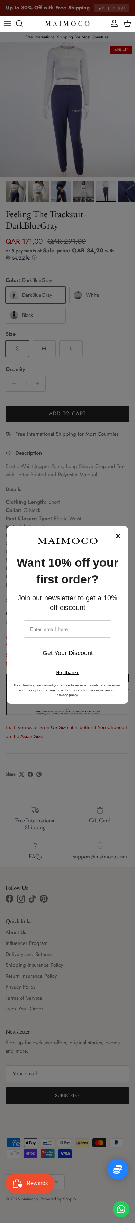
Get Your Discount (68, 652)
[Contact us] (121, 1209)
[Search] (22, 23)
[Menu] (7, 23)
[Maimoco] (67, 23)
